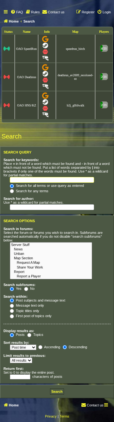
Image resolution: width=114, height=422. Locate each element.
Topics (37, 335)
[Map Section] (51, 258)
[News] (51, 249)
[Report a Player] (51, 276)
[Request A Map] (51, 263)
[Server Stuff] (51, 245)
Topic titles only (27, 311)
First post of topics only (33, 316)
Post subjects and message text (40, 300)
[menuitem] (16, 12)
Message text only (29, 305)
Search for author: (18, 199)
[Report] (51, 272)
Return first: (13, 369)
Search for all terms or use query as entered (49, 185)
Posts (20, 335)
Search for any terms (31, 191)
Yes (18, 288)
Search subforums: (19, 285)
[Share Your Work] (51, 267)
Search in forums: (18, 229)
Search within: (15, 296)
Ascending (51, 347)
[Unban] (51, 254)
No (32, 288)
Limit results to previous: (24, 355)
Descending (77, 347)
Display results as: (18, 331)
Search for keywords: (21, 160)
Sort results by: (16, 342)
